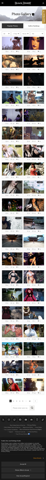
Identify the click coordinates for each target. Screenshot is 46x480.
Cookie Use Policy (32, 431)
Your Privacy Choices (22, 434)
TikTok (42, 419)
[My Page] (43, 3)
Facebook (20, 419)
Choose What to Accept (22, 470)
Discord (31, 419)
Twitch (14, 419)
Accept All (23, 464)
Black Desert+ (37, 419)
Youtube (26, 419)
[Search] (32, 407)
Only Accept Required (23, 476)
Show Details (37, 458)
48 (29, 401)
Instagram (9, 419)
